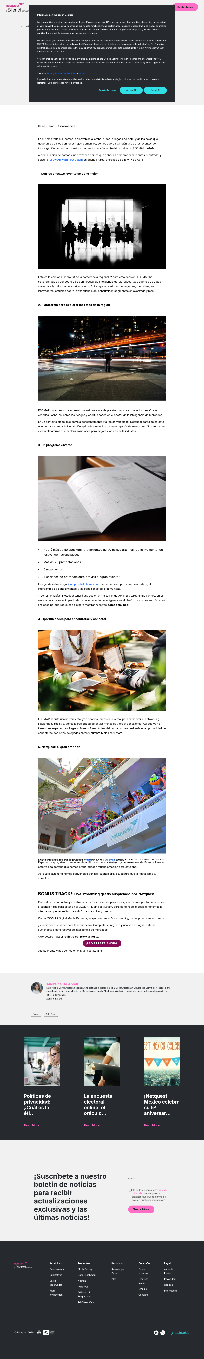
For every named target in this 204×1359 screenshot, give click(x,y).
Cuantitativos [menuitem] (56, 1269)
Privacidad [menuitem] (169, 1279)
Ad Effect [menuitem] (83, 1286)
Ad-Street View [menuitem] (86, 1302)
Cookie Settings (107, 90)
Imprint (82, 73)
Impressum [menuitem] (170, 1290)
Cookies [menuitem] (168, 1284)
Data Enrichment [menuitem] (87, 1275)
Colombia (110, 859)
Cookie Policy (70, 73)
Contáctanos (185, 7)
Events (36, 1014)
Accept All (131, 90)
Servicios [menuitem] (54, 1263)
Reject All (155, 90)
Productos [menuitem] (84, 1263)
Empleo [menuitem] (142, 1288)
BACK (29, 26)
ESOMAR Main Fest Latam (66, 159)
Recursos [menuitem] (117, 1263)
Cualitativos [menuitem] (55, 1275)
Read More (32, 1125)
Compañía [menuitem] (144, 1263)
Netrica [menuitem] (82, 1280)
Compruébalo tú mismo (83, 584)
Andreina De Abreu (62, 984)
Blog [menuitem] (113, 1279)
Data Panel (51, 1014)
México (90, 859)
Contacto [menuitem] (143, 1294)
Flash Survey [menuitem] (85, 1269)
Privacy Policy (54, 73)
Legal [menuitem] (167, 1263)
